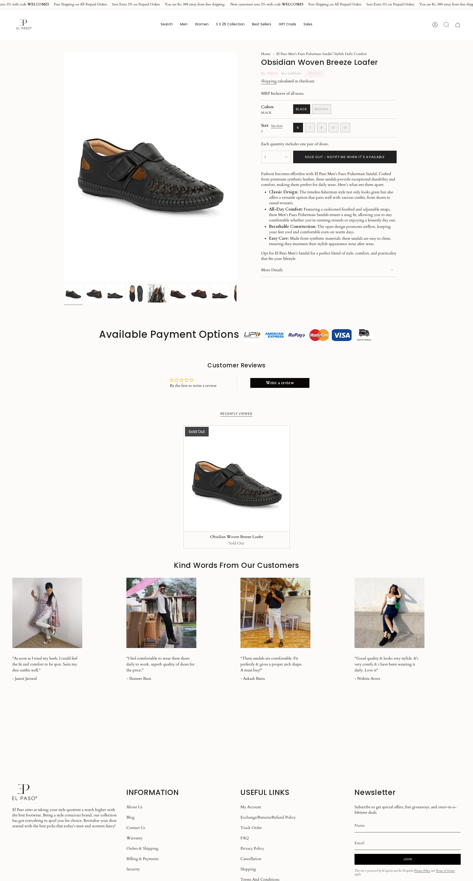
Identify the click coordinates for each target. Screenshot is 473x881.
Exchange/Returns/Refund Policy (268, 817)
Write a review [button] (280, 383)
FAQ (244, 838)
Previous (64, 167)
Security (133, 869)
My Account (250, 807)
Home (265, 54)
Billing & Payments (142, 859)
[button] (183, 24)
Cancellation (250, 859)
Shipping (269, 81)
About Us (134, 807)
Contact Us (135, 827)
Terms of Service (445, 871)
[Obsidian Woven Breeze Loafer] (236, 478)
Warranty (134, 838)
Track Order (251, 827)
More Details (272, 270)
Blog (130, 817)
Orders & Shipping (142, 848)
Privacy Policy (252, 848)
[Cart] (457, 24)
